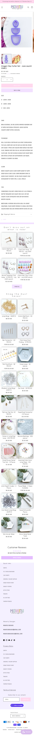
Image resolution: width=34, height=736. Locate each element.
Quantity (3, 76)
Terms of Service (9, 690)
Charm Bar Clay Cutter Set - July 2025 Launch (25, 276)
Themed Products (7, 601)
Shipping (8, 73)
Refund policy (11, 729)
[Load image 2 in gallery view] (17, 59)
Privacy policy (19, 729)
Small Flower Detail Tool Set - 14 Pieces (8, 461)
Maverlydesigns (13, 727)
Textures (5, 594)
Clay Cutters (6, 575)
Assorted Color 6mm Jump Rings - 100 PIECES (25, 462)
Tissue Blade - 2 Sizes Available (25, 487)
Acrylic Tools (6, 590)
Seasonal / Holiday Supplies (10, 579)
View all (17, 286)
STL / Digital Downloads (8, 571)
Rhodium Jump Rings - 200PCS (9, 389)
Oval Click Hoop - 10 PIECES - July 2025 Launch (25, 251)
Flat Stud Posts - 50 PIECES (9, 365)
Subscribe (26, 699)
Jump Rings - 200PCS (9, 316)
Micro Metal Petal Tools (25, 535)
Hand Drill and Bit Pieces (25, 511)
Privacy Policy (8, 646)
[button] (2, 7)
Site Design (19, 727)
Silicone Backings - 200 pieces (25, 437)
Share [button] (4, 219)
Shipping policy (18, 732)
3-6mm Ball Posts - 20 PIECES (9, 250)
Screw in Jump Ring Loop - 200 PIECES (8, 437)
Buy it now (17, 90)
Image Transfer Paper (8, 582)
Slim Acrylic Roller (9, 534)
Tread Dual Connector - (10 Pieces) (25, 413)
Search (5, 568)
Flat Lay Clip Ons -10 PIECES (8, 413)
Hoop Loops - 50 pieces (25, 365)
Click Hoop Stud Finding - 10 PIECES (25, 341)
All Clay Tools (6, 597)
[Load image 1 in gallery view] (6, 59)
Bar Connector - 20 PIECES (9, 341)
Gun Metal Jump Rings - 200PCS (9, 511)
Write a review (17, 557)
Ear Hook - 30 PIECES (25, 388)
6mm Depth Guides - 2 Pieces (8, 487)
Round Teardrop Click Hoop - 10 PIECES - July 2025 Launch (8, 277)
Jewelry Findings (7, 586)
